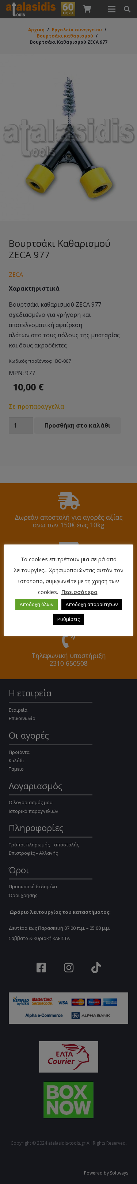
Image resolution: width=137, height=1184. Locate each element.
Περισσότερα (79, 591)
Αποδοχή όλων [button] (36, 604)
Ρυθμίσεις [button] (68, 619)
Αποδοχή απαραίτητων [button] (92, 604)
